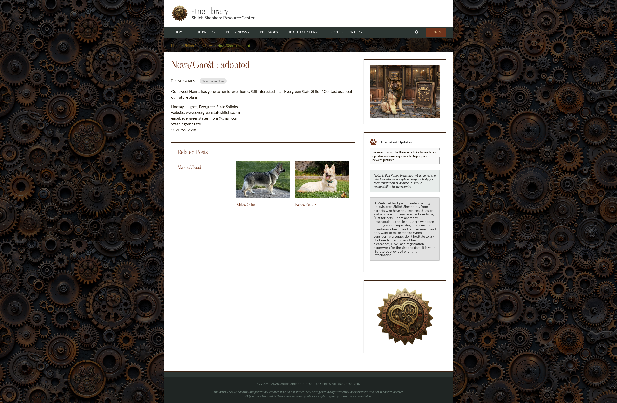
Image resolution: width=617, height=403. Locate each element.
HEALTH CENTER (301, 32)
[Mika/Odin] (263, 179)
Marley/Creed (189, 167)
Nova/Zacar (305, 205)
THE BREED (203, 32)
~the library (209, 11)
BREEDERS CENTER (344, 32)
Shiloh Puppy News (213, 80)
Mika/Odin (245, 205)
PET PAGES (269, 32)
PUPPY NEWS (236, 32)
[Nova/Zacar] (322, 179)
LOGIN (435, 32)
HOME (180, 32)
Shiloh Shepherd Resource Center (223, 17)
